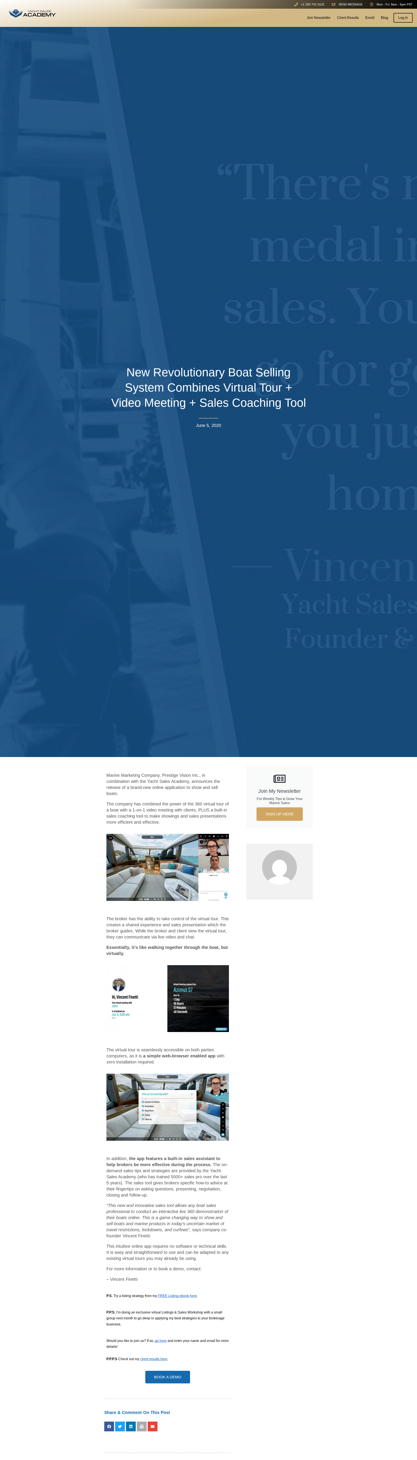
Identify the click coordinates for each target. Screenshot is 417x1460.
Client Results (348, 18)
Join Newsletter (319, 18)
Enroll (369, 18)
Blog (384, 18)
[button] (109, 1426)
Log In (403, 18)
